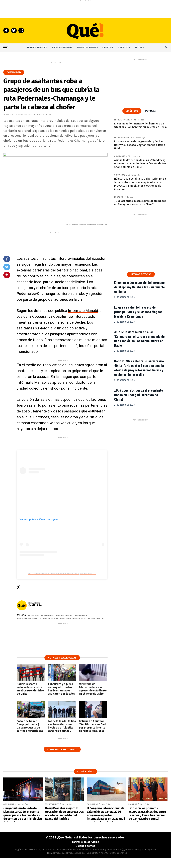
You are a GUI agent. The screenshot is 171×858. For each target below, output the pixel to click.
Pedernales (80, 618)
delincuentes (73, 365)
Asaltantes (48, 615)
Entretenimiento (87, 47)
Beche (60, 615)
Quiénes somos (85, 845)
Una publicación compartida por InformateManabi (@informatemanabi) (63, 573)
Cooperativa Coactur (29, 618)
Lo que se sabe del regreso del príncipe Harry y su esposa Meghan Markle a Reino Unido (138, 312)
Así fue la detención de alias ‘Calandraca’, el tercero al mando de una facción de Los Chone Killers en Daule (139, 338)
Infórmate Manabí (83, 311)
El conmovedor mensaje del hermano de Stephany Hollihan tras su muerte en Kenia (139, 287)
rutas (101, 618)
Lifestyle (107, 47)
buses (70, 615)
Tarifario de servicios (85, 841)
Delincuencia (51, 618)
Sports (139, 47)
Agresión (34, 615)
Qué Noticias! (35, 605)
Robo (92, 618)
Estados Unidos (62, 47)
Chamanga (82, 615)
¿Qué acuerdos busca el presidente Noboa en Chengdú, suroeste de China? (138, 395)
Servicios (124, 47)
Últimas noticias (37, 47)
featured (66, 618)
